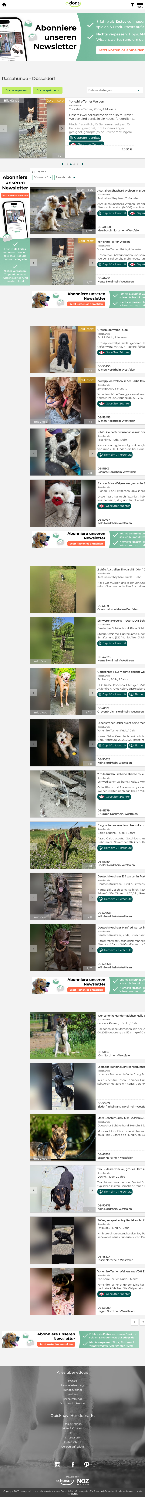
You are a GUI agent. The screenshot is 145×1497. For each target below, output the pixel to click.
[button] (67, 164)
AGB (72, 1433)
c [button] (33, 211)
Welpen (73, 1394)
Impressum (72, 1437)
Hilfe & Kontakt (73, 1428)
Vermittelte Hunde (72, 1403)
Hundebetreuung (72, 1385)
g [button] (62, 164)
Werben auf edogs (72, 1446)
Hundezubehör (72, 1389)
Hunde (72, 1380)
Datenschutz (72, 1442)
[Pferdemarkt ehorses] (65, 1482)
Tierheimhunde (72, 1399)
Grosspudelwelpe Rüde (86, 101)
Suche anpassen (16, 90)
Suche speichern (48, 90)
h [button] (82, 164)
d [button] (92, 211)
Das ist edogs (73, 1424)
